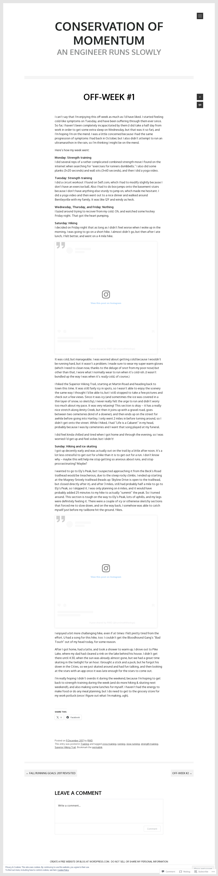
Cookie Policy (63, 870)
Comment (152, 828)
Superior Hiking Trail (65, 747)
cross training (109, 744)
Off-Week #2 (182, 773)
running (121, 744)
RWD (90, 740)
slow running (133, 744)
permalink (97, 747)
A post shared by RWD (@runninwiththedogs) (112, 348)
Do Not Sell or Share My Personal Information (139, 861)
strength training (149, 744)
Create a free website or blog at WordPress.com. (80, 861)
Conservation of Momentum (109, 33)
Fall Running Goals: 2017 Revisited (50, 773)
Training (85, 744)
